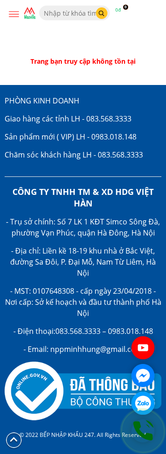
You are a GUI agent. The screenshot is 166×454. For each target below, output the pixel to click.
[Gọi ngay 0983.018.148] (142, 430)
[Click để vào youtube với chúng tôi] (142, 347)
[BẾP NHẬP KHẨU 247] (30, 13)
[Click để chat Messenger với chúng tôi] (142, 375)
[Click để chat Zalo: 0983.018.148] (142, 403)
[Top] (14, 439)
